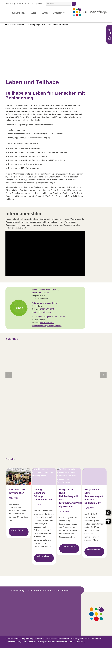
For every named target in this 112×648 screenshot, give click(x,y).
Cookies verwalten (77, 642)
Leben (33, 13)
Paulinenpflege (17, 13)
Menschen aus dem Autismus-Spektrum (25, 164)
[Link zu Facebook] (7, 645)
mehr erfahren (17, 530)
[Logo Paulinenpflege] (90, 15)
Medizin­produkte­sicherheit (57, 639)
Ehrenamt (29, 4)
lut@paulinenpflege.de (41, 312)
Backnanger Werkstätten (45, 187)
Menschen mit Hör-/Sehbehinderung (24, 168)
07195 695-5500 (47, 323)
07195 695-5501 (47, 309)
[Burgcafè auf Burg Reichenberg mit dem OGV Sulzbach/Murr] (94, 476)
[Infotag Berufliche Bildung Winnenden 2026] (44, 476)
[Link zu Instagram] (13, 645)
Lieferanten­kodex (35, 642)
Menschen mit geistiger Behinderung (24, 148)
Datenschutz (38, 639)
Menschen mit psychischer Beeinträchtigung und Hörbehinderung (37, 160)
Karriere (19, 4)
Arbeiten (57, 13)
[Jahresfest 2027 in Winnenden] (18, 476)
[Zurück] (8, 375)
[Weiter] (103, 375)
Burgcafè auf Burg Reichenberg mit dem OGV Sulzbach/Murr (93, 496)
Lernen (44, 13)
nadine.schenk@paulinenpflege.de (46, 326)
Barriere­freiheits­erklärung (55, 642)
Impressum (27, 639)
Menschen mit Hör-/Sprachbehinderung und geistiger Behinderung (37, 153)
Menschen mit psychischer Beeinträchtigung (27, 156)
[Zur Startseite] (7, 590)
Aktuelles (9, 4)
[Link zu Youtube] (19, 645)
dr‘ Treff (46, 196)
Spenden (39, 4)
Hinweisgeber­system (80, 639)
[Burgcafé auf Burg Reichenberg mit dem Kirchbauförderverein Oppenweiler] (69, 476)
